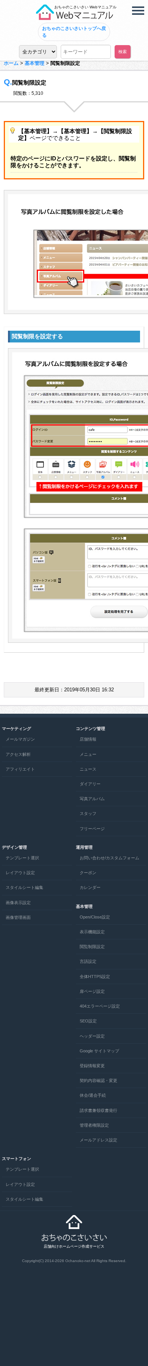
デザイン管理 (14, 847)
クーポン (88, 872)
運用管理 (84, 847)
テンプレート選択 (22, 858)
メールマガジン (20, 739)
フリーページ (92, 828)
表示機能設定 (92, 932)
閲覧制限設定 (92, 946)
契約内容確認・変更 (98, 1080)
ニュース (88, 769)
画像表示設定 (18, 902)
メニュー (88, 754)
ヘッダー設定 (92, 1036)
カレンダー (90, 887)
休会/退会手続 (93, 1095)
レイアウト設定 (20, 872)
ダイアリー (90, 784)
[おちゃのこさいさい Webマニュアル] (74, 17)
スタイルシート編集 (24, 887)
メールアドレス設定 (98, 1140)
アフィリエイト (20, 769)
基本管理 (34, 63)
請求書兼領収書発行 (98, 1110)
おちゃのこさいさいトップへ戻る (74, 32)
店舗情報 (88, 739)
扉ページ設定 (92, 991)
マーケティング (16, 728)
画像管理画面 (18, 917)
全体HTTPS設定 (95, 976)
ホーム (11, 63)
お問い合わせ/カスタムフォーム (109, 858)
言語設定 (88, 961)
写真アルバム (92, 798)
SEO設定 (88, 1021)
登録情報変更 (92, 1065)
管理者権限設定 (94, 1125)
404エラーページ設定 (100, 1006)
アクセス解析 (18, 754)
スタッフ (88, 813)
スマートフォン (16, 1158)
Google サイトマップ (99, 1051)
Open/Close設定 (95, 917)
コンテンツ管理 (90, 728)
